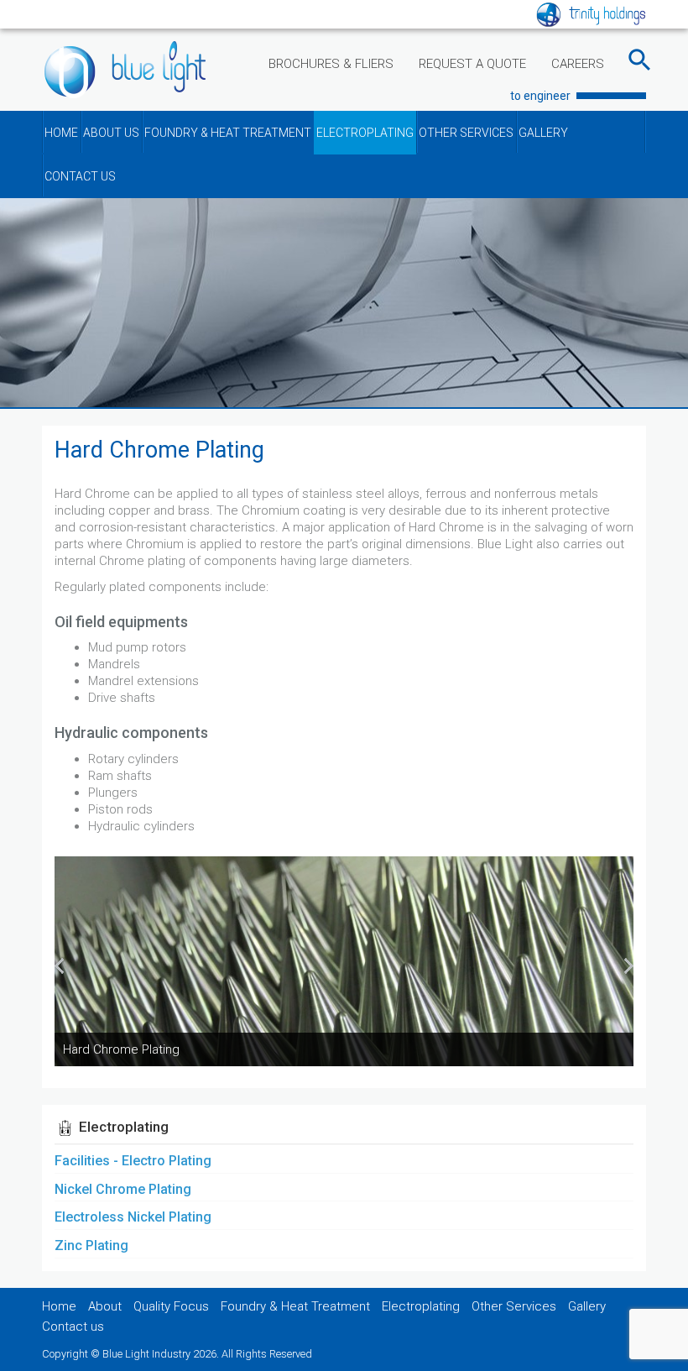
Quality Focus (171, 1306)
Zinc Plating (91, 1245)
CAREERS (577, 63)
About (105, 1306)
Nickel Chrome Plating (123, 1189)
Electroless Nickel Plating (133, 1217)
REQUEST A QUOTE (472, 63)
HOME (61, 132)
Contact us (73, 1326)
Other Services (514, 1306)
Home (59, 1306)
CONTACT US (80, 176)
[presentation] (59, 965)
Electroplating (421, 1306)
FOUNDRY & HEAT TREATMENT (227, 132)
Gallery (587, 1306)
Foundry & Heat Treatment (295, 1306)
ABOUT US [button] (111, 132)
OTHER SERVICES (466, 132)
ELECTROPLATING (365, 132)
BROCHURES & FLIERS (331, 63)
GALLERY (543, 132)
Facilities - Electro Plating (133, 1161)
